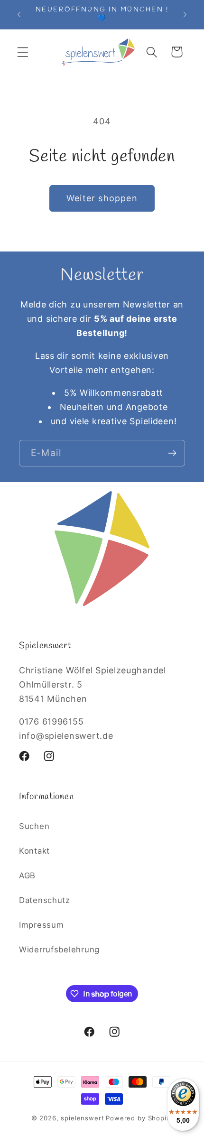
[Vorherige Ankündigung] (19, 14)
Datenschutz (44, 900)
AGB (27, 875)
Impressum (41, 925)
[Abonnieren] (172, 453)
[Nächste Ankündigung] (185, 14)
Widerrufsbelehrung (59, 949)
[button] (23, 52)
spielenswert (82, 1118)
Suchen (34, 826)
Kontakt (34, 851)
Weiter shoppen (102, 198)
